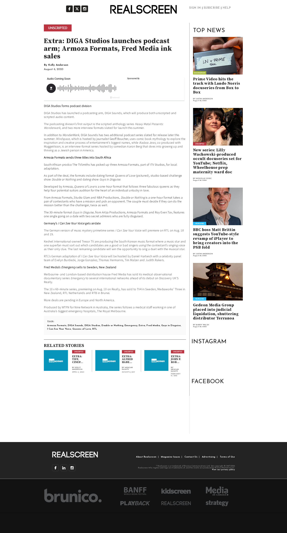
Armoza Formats (57, 325)
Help (227, 8)
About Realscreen (146, 457)
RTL (94, 329)
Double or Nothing (112, 325)
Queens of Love (81, 329)
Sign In (195, 8)
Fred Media (153, 325)
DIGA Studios (92, 325)
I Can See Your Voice (59, 329)
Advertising (208, 457)
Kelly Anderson (58, 65)
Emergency (131, 325)
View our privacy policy (223, 470)
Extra (142, 325)
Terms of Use (227, 457)
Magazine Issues (170, 457)
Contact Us (191, 457)
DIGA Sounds (75, 325)
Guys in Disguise (171, 325)
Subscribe (212, 8)
